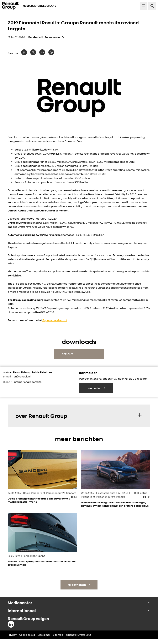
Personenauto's (54, 37)
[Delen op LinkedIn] (42, 52)
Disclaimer (44, 634)
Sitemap (58, 634)
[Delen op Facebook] (24, 52)
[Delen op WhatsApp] (51, 52)
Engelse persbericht (54, 320)
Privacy (12, 634)
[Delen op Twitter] (33, 52)
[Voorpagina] (11, 6)
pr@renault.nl (21, 376)
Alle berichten (77, 584)
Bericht (67, 354)
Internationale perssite (27, 381)
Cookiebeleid (27, 634)
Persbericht (35, 37)
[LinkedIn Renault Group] (11, 624)
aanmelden (94, 388)
